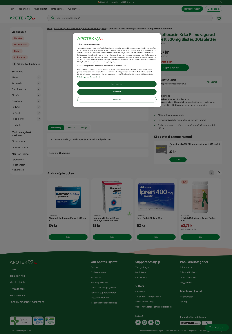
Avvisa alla (117, 92)
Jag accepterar (116, 84)
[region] (117, 70)
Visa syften (117, 99)
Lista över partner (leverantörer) (88, 77)
